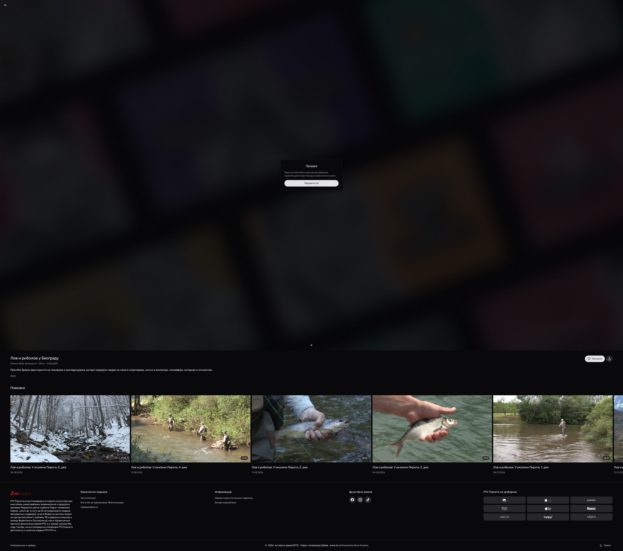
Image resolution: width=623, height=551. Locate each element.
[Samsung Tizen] (548, 517)
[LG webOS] (504, 517)
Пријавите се (311, 183)
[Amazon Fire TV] (504, 508)
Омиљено (597, 358)
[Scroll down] (311, 345)
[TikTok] (368, 500)
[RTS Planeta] (20, 493)
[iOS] (548, 500)
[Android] (504, 500)
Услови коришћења (225, 502)
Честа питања (88, 498)
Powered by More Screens (354, 545)
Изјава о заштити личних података (234, 498)
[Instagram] (360, 500)
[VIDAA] (591, 517)
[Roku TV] (591, 508)
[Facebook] (352, 500)
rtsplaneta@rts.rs (89, 507)
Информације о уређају (23, 545)
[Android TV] (591, 500)
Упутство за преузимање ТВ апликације (101, 502)
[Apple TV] (548, 508)
